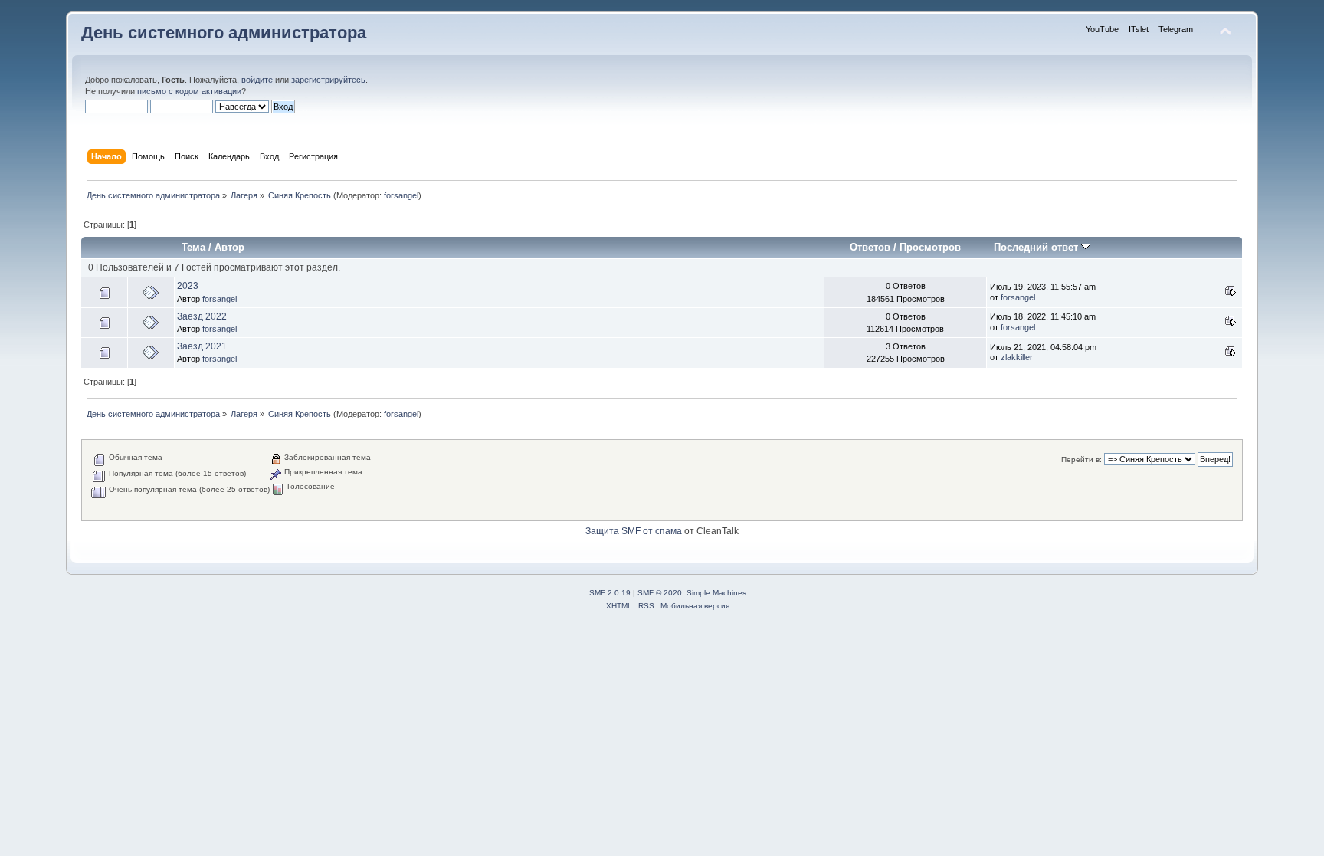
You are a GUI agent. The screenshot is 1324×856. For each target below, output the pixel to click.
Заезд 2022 (202, 316)
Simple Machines (716, 593)
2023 (187, 285)
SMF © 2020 (659, 593)
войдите (257, 79)
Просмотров (930, 247)
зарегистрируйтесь (328, 79)
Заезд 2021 (202, 346)
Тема (193, 247)
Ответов (870, 247)
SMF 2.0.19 (610, 593)
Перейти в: (1081, 459)
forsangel (401, 195)
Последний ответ (1037, 247)
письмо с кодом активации (189, 91)
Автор (229, 247)
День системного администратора (223, 32)
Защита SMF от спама (633, 531)
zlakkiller (1017, 357)
